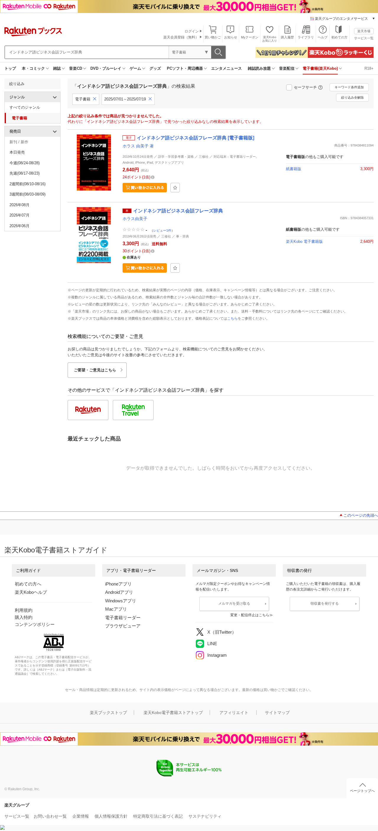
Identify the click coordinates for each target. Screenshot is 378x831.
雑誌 (57, 68)
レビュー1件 (162, 230)
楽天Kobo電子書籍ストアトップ (173, 712)
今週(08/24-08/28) (24, 163)
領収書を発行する (324, 603)
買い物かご (213, 37)
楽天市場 (363, 31)
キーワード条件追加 (349, 87)
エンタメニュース (226, 68)
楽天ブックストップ (108, 712)
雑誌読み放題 (259, 68)
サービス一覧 (364, 38)
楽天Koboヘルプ (31, 592)
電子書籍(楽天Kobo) (320, 68)
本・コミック (33, 68)
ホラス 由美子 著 (138, 146)
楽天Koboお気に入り (269, 38)
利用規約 (23, 610)
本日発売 (17, 152)
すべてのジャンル (24, 107)
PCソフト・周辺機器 (185, 68)
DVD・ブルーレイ (105, 68)
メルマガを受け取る (234, 603)
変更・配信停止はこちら (249, 615)
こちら (232, 318)
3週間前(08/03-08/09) (27, 194)
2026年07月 (19, 215)
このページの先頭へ (360, 515)
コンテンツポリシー (35, 624)
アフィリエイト (233, 712)
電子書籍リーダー (123, 617)
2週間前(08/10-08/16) (27, 184)
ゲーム (135, 68)
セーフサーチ (305, 87)
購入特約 (23, 617)
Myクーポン (249, 37)
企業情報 (80, 816)
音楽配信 (286, 68)
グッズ (155, 68)
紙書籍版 (293, 169)
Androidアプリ (119, 592)
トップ (10, 68)
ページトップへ (362, 791)
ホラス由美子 (135, 218)
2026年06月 (19, 226)
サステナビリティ (204, 816)
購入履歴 (287, 37)
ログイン (192, 31)
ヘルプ (323, 37)
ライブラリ (306, 37)
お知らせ (230, 37)
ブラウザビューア (123, 625)
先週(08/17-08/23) (24, 173)
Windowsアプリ (120, 600)
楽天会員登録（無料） (181, 37)
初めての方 (339, 37)
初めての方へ (28, 583)
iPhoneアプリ (118, 583)
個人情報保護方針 (111, 816)
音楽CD (75, 68)
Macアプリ (116, 609)
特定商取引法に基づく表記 (158, 816)
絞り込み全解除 (352, 97)
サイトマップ (277, 712)
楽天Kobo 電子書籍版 (304, 241)
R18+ (369, 68)
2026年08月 (19, 205)
